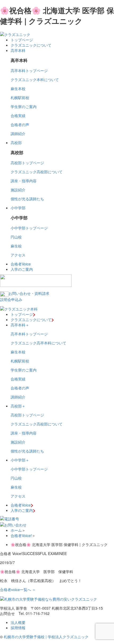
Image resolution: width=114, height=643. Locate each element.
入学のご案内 (22, 269)
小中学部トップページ (29, 227)
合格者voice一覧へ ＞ (18, 589)
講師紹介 (18, 133)
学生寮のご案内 (24, 106)
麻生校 (16, 246)
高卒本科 (18, 50)
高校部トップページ (27, 162)
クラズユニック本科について (35, 79)
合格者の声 (20, 124)
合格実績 (18, 115)
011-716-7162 (38, 613)
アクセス (18, 255)
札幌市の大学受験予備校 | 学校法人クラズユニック (46, 636)
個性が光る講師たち (27, 198)
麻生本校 (18, 88)
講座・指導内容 (24, 180)
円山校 (16, 237)
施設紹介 (18, 189)
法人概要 (18, 622)
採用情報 (18, 627)
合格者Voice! (21, 535)
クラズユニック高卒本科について (38, 342)
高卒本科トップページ (29, 70)
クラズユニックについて (31, 45)
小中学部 (18, 207)
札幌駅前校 (20, 97)
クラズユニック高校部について (37, 171)
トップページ (22, 39)
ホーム (16, 530)
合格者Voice (21, 264)
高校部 (16, 142)
